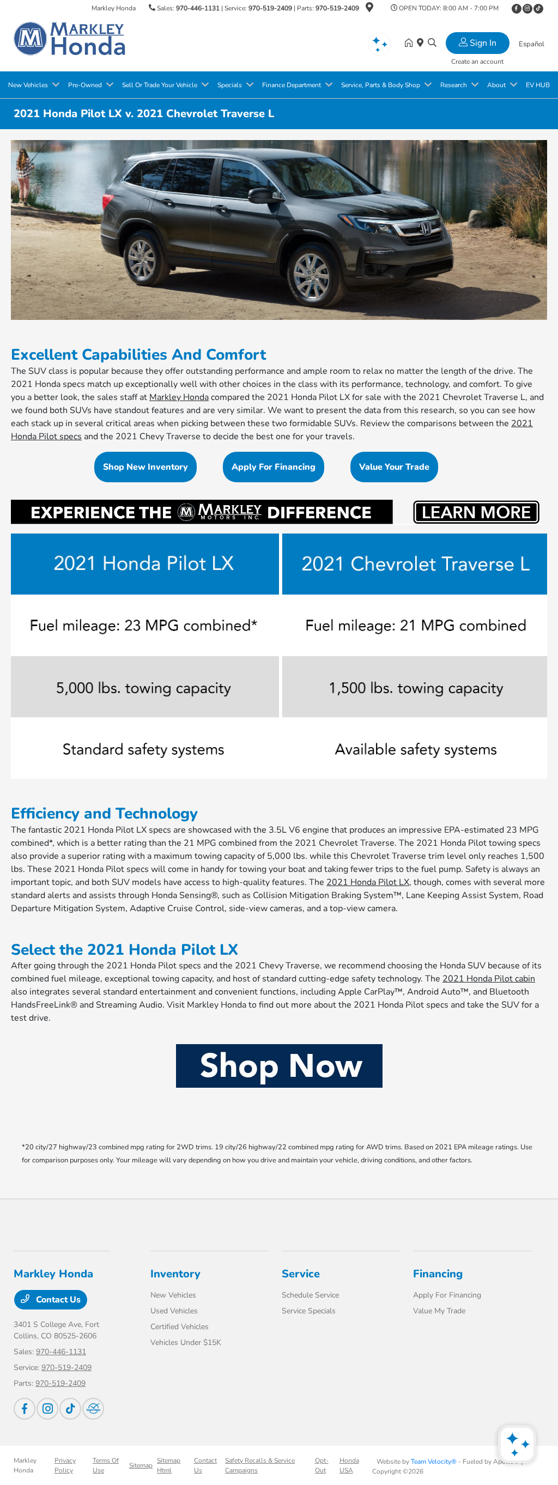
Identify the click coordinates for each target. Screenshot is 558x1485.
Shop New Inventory (145, 467)
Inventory (175, 1273)
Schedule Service (310, 1295)
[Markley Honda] (70, 43)
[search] (432, 43)
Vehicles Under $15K (185, 1342)
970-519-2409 (270, 8)
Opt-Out (322, 1465)
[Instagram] (527, 9)
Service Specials (309, 1311)
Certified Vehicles (179, 1327)
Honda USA (349, 1465)
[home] (411, 43)
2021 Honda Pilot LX (367, 882)
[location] (369, 9)
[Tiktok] (538, 9)
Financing (438, 1273)
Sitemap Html (168, 1465)
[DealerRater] (93, 1409)
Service (301, 1273)
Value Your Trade (394, 467)
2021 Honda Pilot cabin (488, 979)
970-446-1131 (198, 8)
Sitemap (141, 1465)
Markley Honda (179, 397)
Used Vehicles (174, 1311)
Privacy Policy (65, 1465)
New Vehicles (173, 1295)
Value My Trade (439, 1311)
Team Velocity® (434, 1461)
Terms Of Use (106, 1465)
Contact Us (57, 1300)
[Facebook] (516, 9)
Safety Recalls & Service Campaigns (260, 1465)
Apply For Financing (274, 467)
